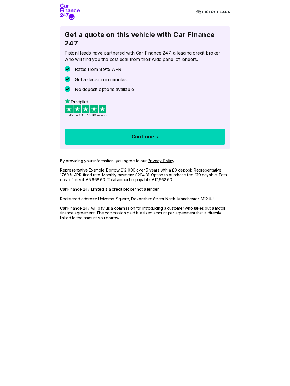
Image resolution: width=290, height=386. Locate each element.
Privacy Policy (161, 160)
